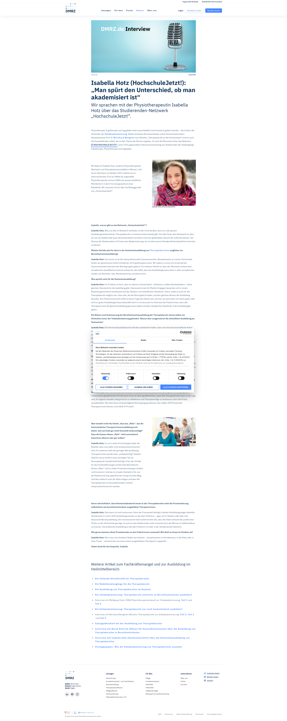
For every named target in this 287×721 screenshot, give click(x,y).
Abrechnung (110, 678)
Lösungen (106, 10)
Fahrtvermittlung (112, 684)
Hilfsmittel (149, 688)
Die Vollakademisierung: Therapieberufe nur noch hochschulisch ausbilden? (139, 609)
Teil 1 (184, 600)
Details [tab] (143, 340)
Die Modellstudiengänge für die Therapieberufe (122, 584)
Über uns (152, 10)
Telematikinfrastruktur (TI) (116, 697)
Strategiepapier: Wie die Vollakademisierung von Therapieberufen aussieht (138, 647)
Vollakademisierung (116, 134)
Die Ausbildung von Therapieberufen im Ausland (123, 589)
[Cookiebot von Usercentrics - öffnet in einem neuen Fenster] (181, 332)
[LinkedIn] (67, 694)
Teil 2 (98, 603)
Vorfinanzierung (112, 694)
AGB (159, 714)
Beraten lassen (212, 677)
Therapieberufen (159, 250)
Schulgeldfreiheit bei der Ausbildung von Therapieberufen (128, 623)
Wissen (140, 10)
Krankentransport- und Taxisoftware (120, 681)
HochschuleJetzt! (105, 144)
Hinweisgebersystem (214, 714)
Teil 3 (103, 618)
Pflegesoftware (111, 691)
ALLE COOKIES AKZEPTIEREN (175, 387)
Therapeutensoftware (114, 688)
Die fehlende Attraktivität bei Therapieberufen (122, 578)
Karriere (184, 684)
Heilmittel (149, 684)
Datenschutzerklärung (184, 714)
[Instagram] (77, 694)
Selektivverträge (152, 691)
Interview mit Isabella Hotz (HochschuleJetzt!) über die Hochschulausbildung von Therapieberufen (142, 640)
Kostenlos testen (213, 673)
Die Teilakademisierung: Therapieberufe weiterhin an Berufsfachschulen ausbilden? (143, 594)
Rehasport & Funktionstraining (157, 694)
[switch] (131, 378)
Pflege (148, 678)
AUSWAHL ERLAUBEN (143, 387)
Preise (129, 10)
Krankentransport (152, 681)
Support (210, 680)
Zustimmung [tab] (110, 340)
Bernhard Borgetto (124, 137)
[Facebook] (72, 694)
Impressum (169, 714)
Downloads (199, 714)
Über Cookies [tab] (177, 340)
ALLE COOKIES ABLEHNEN (111, 387)
